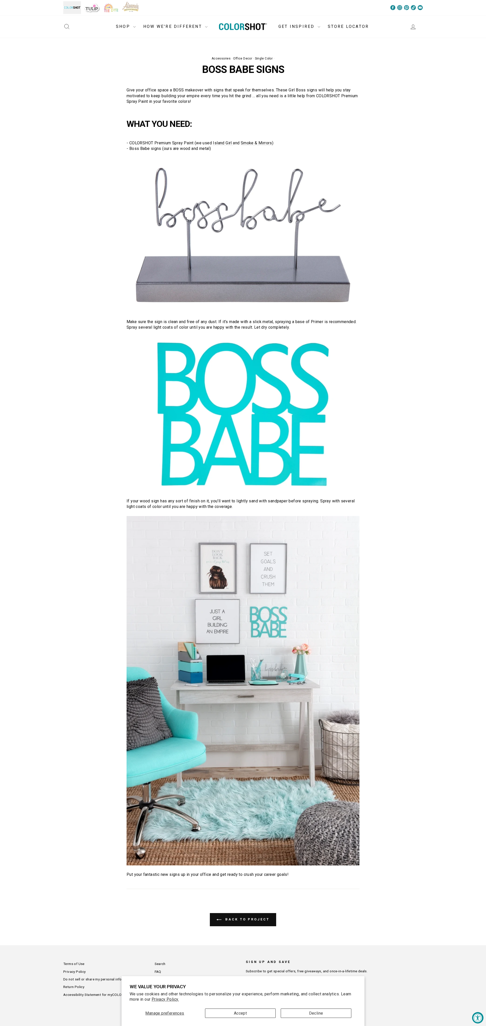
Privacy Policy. (165, 999)
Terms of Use (74, 964)
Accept (240, 1013)
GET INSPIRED (297, 26)
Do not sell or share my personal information (98, 979)
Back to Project (246, 919)
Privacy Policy (74, 972)
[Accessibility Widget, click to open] (477, 1017)
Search (160, 964)
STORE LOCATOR (348, 26)
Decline (316, 1013)
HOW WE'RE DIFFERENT (173, 26)
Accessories (221, 58)
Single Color (264, 58)
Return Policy (73, 987)
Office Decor (242, 58)
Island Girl (223, 143)
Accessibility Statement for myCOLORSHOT (98, 995)
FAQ (158, 972)
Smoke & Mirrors (256, 143)
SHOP (124, 26)
